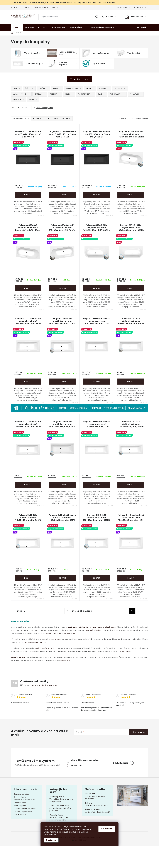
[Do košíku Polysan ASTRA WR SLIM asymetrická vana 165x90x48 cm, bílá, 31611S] (130, 195)
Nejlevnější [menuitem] (38, 119)
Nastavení (51, 840)
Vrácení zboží (20, 814)
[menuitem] (17, 27)
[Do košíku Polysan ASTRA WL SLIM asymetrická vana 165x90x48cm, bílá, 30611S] (62, 288)
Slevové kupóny (41, 7)
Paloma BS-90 (68, 633)
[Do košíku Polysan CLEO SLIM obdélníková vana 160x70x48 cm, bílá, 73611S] (130, 382)
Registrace (141, 7)
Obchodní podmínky (23, 811)
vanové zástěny (94, 630)
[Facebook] (132, 763)
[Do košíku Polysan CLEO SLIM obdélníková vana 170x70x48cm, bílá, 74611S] (130, 485)
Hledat (97, 17)
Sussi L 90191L (125, 651)
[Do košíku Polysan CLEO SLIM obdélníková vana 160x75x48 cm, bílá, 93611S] (62, 485)
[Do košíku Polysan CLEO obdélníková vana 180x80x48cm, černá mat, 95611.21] (96, 195)
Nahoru (21, 611)
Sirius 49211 (65, 660)
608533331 (110, 17)
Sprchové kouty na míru (24, 800)
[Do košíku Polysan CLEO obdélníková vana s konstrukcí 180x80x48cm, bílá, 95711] (62, 578)
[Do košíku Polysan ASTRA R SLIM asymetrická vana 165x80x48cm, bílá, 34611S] (96, 288)
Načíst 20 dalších (81, 611)
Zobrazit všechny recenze (44, 685)
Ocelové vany (55, 639)
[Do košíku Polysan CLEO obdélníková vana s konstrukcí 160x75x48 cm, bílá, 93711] (28, 485)
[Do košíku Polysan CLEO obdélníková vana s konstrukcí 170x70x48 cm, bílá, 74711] (96, 485)
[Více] (141, 27)
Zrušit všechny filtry (44, 108)
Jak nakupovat (20, 805)
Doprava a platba (21, 794)
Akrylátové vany (19, 657)
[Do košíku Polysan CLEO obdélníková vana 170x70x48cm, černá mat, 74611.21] (28, 195)
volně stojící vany (44, 648)
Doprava (26, 7)
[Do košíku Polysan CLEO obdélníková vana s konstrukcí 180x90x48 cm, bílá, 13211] (130, 578)
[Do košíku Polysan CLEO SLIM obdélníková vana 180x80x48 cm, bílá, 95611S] (96, 578)
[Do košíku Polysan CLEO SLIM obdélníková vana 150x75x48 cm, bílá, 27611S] (62, 382)
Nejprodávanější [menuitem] (21, 119)
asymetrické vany (106, 627)
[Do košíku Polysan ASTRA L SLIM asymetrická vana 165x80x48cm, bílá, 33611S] (130, 288)
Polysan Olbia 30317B (50, 633)
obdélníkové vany (87, 627)
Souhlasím (106, 828)
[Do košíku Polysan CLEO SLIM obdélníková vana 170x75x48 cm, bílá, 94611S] (28, 578)
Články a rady (20, 803)
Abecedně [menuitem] (66, 119)
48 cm (25, 108)
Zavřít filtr (79, 79)
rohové (69, 627)
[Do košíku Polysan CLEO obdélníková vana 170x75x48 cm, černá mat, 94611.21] (62, 195)
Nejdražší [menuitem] (53, 119)
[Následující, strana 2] (138, 611)
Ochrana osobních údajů (25, 808)
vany (75, 627)
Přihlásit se (138, 732)
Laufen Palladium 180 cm (35, 642)
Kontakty (15, 7)
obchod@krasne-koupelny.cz (83, 761)
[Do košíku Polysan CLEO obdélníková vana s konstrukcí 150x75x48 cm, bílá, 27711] (28, 382)
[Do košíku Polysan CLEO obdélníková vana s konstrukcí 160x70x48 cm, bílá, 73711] (96, 382)
